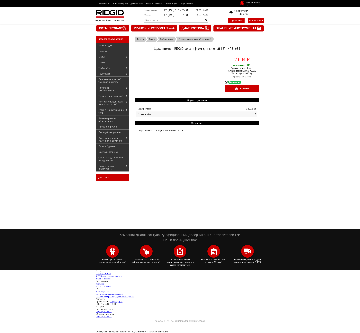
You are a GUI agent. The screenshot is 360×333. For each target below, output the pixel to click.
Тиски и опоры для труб (110, 96)
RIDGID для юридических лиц (109, 276)
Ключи (101, 62)
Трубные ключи (166, 39)
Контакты (158, 3)
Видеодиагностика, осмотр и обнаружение (110, 139)
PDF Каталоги (256, 20)
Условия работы (102, 291)
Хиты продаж (105, 45)
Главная (140, 39)
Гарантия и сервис (171, 3)
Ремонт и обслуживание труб (111, 111)
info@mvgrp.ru (116, 302)
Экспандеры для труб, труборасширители (110, 80)
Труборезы (104, 74)
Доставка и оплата (136, 3)
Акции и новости (187, 3)
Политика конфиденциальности (109, 294)
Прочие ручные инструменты (106, 167)
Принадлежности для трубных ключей (195, 39)
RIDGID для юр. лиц (120, 3)
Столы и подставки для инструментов (110, 159)
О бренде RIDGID (103, 3)
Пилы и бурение (106, 146)
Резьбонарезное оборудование (107, 119)
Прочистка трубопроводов (106, 89)
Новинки (102, 51)
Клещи (101, 57)
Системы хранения (108, 152)
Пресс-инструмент (108, 127)
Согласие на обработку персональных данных (115, 296)
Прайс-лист (236, 20)
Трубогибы (104, 68)
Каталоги (149, 3)
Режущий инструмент (109, 132)
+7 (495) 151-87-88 (176, 10)
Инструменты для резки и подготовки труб (110, 103)
